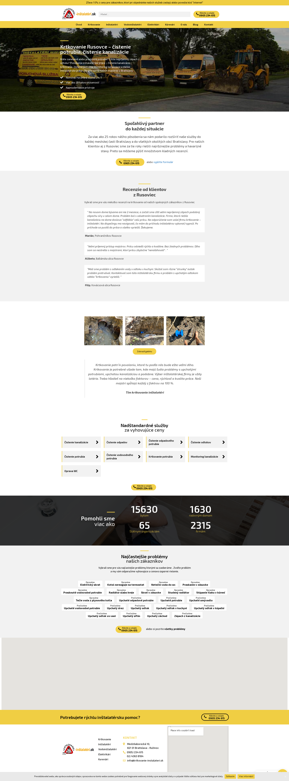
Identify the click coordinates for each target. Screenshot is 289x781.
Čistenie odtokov (201, 442)
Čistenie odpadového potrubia (161, 442)
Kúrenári (170, 24)
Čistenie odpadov (117, 442)
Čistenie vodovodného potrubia (120, 456)
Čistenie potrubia (74, 456)
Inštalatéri (112, 24)
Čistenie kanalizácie (76, 442)
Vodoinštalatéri (132, 24)
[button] (206, 14)
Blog (195, 24)
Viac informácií (246, 776)
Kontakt (208, 24)
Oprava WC (71, 470)
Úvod (79, 24)
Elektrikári (153, 24)
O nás (184, 24)
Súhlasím (230, 776)
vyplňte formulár (163, 161)
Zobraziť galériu (144, 351)
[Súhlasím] (285, 776)
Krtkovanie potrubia (161, 456)
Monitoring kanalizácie (204, 456)
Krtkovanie (94, 24)
